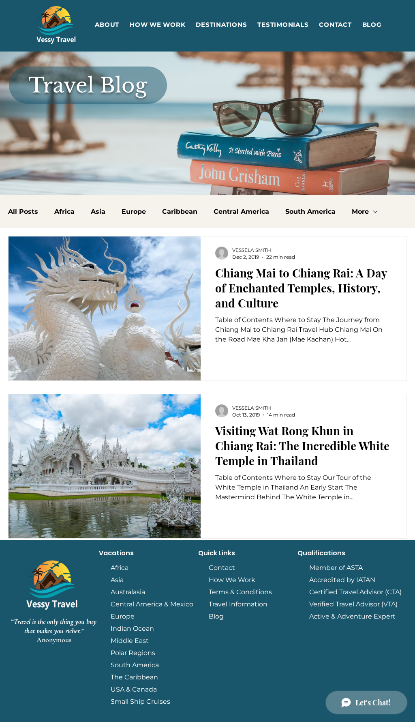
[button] (221, 24)
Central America (241, 211)
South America (310, 211)
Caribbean (179, 211)
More (360, 211)
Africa (64, 211)
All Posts (23, 211)
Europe (134, 211)
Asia (98, 211)
